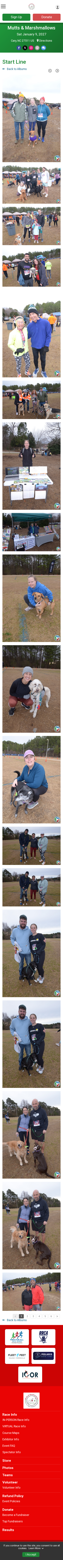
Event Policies (11, 1501)
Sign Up (16, 17)
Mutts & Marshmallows (31, 28)
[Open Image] (31, 118)
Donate (46, 17)
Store (6, 1461)
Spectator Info (11, 1452)
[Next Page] (57, 70)
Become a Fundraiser (15, 1515)
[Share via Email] (37, 48)
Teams (7, 1475)
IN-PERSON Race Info (15, 1420)
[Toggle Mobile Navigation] (3, 6)
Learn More (35, 1548)
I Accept (31, 1554)
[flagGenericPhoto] (50, 158)
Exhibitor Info (10, 1439)
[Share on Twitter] (25, 48)
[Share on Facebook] (18, 48)
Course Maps (10, 1433)
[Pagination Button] (57, 1316)
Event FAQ (8, 1445)
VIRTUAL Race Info (14, 1426)
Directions (45, 40)
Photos (7, 1468)
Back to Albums (16, 69)
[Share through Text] (43, 48)
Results (8, 1530)
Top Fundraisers (12, 1521)
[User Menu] (57, 7)
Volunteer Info (11, 1487)
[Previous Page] (50, 70)
